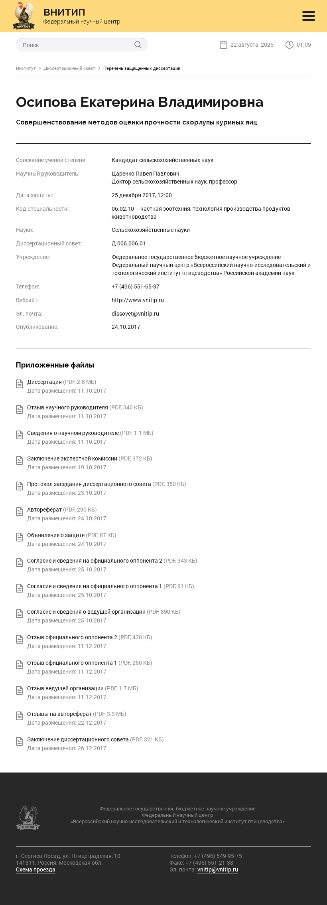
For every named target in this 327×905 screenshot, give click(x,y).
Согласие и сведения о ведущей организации (86, 611)
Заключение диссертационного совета (78, 739)
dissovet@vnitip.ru (135, 313)
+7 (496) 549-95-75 (218, 856)
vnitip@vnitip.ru (217, 869)
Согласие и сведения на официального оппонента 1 (94, 586)
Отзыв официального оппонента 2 (72, 637)
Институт (26, 68)
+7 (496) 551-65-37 (136, 286)
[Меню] (308, 16)
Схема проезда (35, 869)
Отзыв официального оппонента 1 (72, 662)
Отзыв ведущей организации (65, 688)
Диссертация (44, 381)
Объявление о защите (56, 535)
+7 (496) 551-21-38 (209, 862)
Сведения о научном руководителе (73, 433)
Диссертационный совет (69, 68)
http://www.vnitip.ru (138, 300)
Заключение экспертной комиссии (72, 458)
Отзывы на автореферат (59, 713)
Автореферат (44, 509)
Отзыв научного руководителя (67, 407)
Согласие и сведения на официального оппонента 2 (94, 560)
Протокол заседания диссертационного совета (89, 484)
